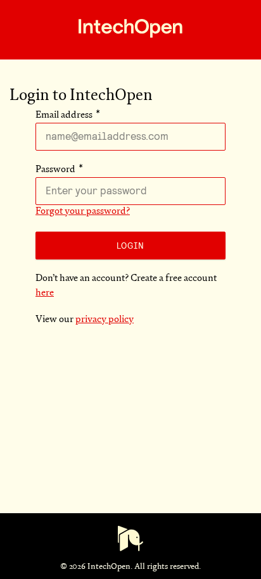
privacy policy (104, 320)
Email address (63, 115)
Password (55, 170)
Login (130, 245)
